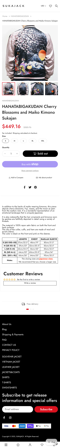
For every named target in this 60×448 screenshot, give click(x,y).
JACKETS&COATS (11, 372)
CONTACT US (9, 345)
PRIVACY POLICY (10, 350)
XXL (42, 141)
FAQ (4, 339)
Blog (4, 329)
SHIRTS (5, 377)
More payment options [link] (30, 170)
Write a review (30, 283)
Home (5, 16)
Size (4, 136)
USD (42, 5)
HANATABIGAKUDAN (20, 16)
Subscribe (46, 409)
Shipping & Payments (12, 334)
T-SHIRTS (6, 382)
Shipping (16, 133)
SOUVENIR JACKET (11, 356)
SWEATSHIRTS (9, 387)
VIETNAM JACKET (11, 362)
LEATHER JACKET (10, 367)
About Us (6, 324)
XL (32, 141)
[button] (27, 309)
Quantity (5, 147)
